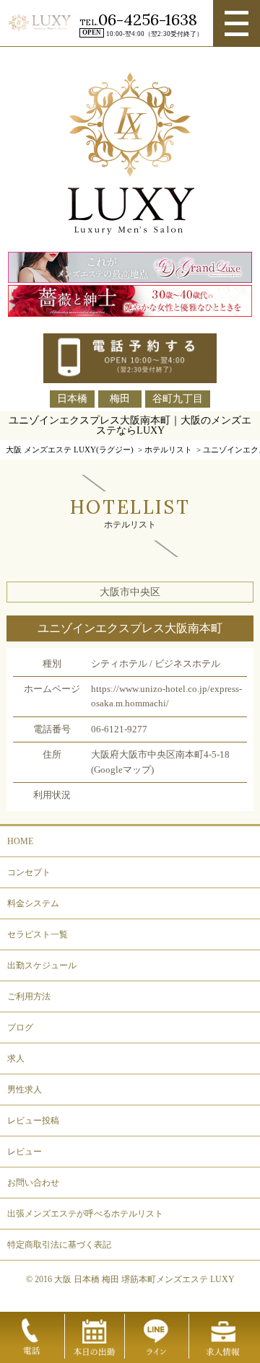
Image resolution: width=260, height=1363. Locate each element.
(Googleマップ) (122, 770)
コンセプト (29, 872)
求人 (16, 1058)
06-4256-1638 (147, 19)
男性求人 (24, 1089)
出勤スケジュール (42, 965)
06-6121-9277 (119, 729)
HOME (20, 841)
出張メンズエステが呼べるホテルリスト (85, 1214)
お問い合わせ (33, 1183)
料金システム (33, 903)
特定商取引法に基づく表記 (59, 1245)
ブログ (20, 1027)
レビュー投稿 (33, 1121)
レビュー (24, 1152)
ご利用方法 (29, 996)
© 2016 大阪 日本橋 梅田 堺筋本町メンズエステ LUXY (130, 1279)
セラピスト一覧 (37, 934)
